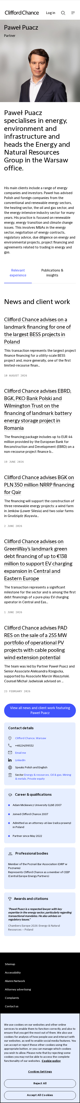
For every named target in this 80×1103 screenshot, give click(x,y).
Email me (20, 753)
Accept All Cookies (40, 1095)
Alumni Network (15, 981)
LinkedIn (20, 760)
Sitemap (10, 964)
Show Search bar (63, 11)
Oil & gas (56, 775)
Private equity (36, 778)
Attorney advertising (18, 989)
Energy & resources (36, 775)
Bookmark (71, 718)
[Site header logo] (34, 12)
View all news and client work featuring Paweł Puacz (40, 710)
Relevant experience (18, 273)
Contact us (11, 1006)
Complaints (12, 998)
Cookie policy (51, 1061)
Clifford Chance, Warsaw (30, 738)
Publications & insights (52, 273)
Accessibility (13, 972)
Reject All (40, 1083)
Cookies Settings (40, 1071)
